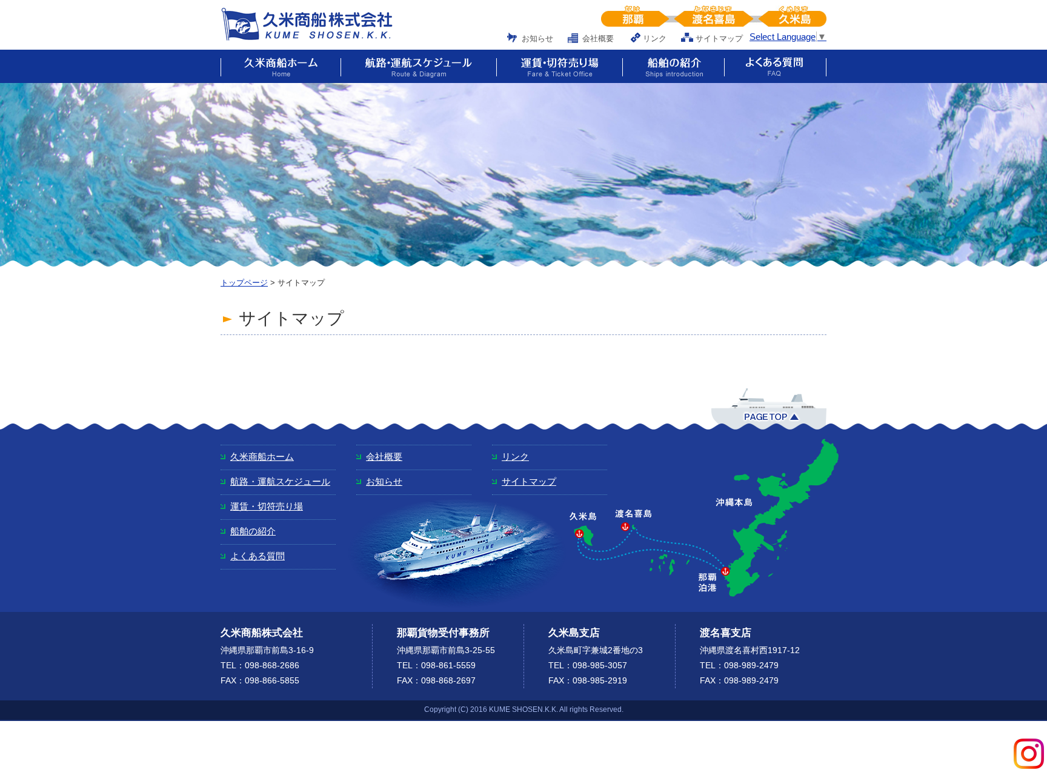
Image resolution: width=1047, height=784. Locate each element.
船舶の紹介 (253, 531)
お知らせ (537, 38)
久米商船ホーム (262, 456)
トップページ (244, 282)
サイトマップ (719, 38)
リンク (654, 38)
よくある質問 (257, 556)
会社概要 (598, 38)
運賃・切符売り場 (266, 506)
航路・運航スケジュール (280, 481)
